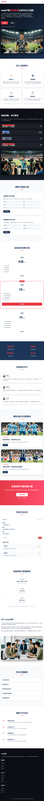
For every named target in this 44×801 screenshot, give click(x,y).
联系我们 (2, 781)
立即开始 (22, 275)
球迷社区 (2, 777)
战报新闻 (2, 768)
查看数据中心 (6, 232)
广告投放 (2, 788)
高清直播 (2, 762)
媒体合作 (2, 791)
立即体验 (4, 22)
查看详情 (5, 472)
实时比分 (2, 764)
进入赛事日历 (6, 211)
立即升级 (22, 304)
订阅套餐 (2, 775)
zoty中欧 (3, 2)
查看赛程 (12, 22)
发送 (40, 537)
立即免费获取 (22, 494)
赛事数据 (2, 766)
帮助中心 (2, 779)
